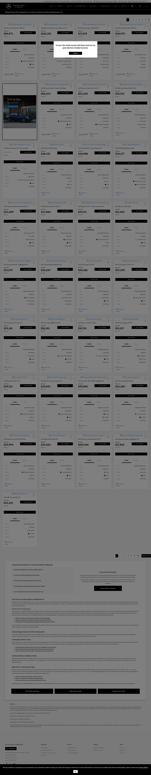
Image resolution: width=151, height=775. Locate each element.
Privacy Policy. (143, 767)
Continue (75, 53)
